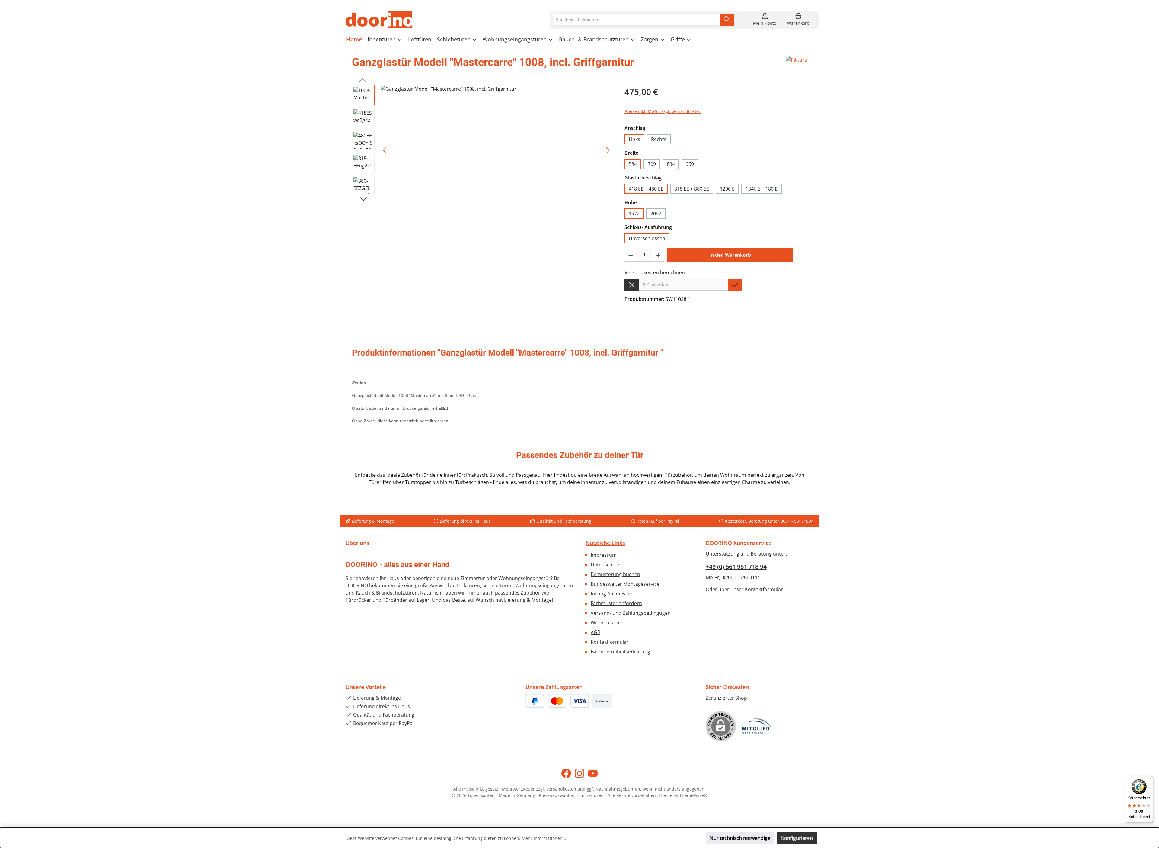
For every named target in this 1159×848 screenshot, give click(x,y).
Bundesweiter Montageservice (625, 584)
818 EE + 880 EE (691, 188)
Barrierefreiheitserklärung (620, 651)
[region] (482, 150)
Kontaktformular (610, 642)
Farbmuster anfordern (616, 603)
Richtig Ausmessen (612, 593)
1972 (634, 213)
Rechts (658, 139)
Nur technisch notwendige (740, 838)
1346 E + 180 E (761, 188)
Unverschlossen (647, 238)
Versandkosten (561, 789)
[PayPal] (534, 701)
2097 (655, 213)
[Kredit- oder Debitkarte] (568, 701)
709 (652, 164)
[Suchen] (727, 20)
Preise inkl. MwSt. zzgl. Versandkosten (662, 111)
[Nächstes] (607, 150)
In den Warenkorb (730, 255)
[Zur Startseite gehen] (379, 19)
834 (671, 164)
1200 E (727, 188)
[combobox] (636, 20)
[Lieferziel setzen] (735, 285)
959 (690, 164)
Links (634, 139)
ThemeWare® (693, 795)
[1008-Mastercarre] (496, 150)
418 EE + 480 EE (646, 188)
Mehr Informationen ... (544, 838)
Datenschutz (605, 564)
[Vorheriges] (385, 150)
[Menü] (1149, 779)
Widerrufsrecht (608, 622)
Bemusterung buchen (615, 574)
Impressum (604, 555)
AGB (595, 632)
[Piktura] (796, 64)
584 (633, 164)
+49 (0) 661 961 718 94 (736, 567)
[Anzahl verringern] (630, 255)
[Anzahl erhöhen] (658, 255)
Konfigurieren (797, 838)
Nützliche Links (605, 543)
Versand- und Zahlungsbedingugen (631, 613)
